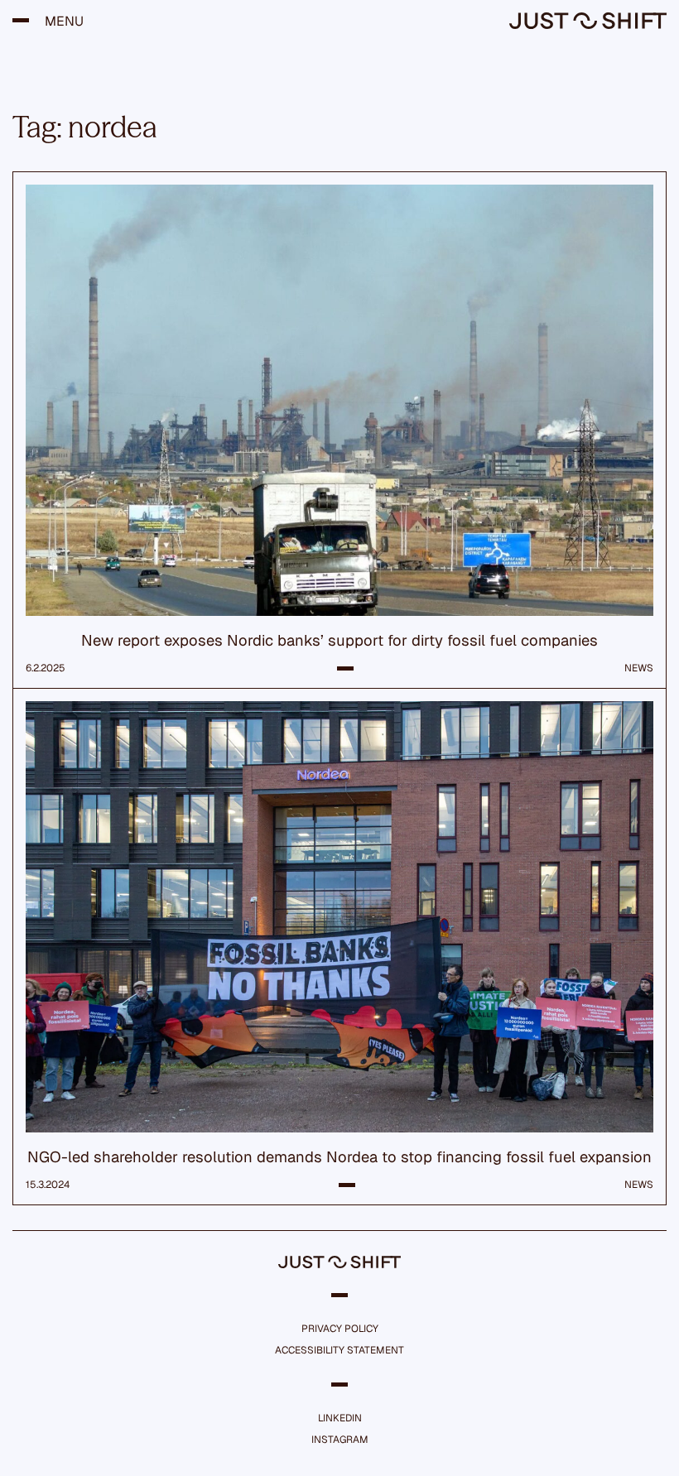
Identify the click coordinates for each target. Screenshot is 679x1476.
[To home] (588, 24)
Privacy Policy (339, 1328)
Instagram (339, 1439)
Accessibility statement (339, 1350)
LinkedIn (340, 1418)
